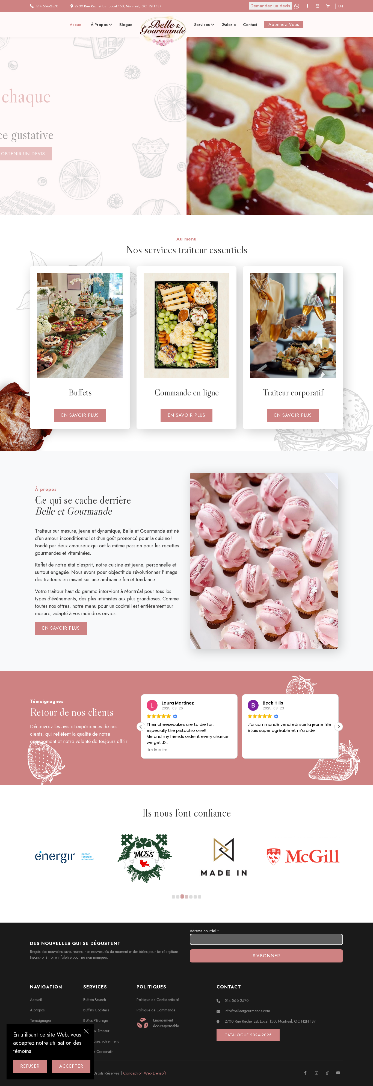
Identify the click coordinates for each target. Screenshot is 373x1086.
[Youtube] (338, 1073)
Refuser (30, 1066)
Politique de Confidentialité (158, 999)
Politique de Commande (156, 1010)
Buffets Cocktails (96, 1010)
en (340, 6)
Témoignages (40, 1020)
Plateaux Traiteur (96, 1031)
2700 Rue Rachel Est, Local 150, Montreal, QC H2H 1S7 (270, 1021)
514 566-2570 (47, 6)
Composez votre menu (101, 1041)
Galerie (228, 25)
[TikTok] (327, 1073)
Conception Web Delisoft (144, 1073)
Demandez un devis (270, 5)
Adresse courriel (204, 931)
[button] (338, 727)
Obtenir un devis (60, 154)
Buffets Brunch (94, 999)
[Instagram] (318, 6)
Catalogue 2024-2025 (248, 1035)
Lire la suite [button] (157, 750)
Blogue (125, 25)
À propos (100, 25)
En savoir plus (80, 415)
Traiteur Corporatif (98, 1051)
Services (202, 25)
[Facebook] (308, 6)
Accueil (77, 25)
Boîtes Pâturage (95, 1020)
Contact (250, 25)
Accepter (71, 1066)
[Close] (86, 1032)
